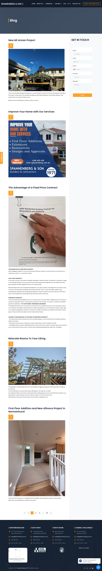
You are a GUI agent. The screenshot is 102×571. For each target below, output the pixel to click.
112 (47, 513)
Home (33, 3)
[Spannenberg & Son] (12, 3)
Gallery (57, 3)
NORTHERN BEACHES (16, 528)
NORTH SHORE (58, 528)
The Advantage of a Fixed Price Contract (32, 187)
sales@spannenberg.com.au (18, 536)
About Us (40, 3)
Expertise (49, 3)
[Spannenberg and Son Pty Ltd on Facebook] (17, 554)
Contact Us (76, 3)
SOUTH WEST (36, 528)
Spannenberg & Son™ (23, 568)
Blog (69, 3)
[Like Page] (15, 549)
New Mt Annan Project (21, 40)
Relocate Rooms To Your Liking (26, 338)
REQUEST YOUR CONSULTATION (91, 3)
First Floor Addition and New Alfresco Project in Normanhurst (36, 410)
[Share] (19, 549)
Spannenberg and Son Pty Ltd (17, 559)
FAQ (64, 3)
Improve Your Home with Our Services (31, 111)
